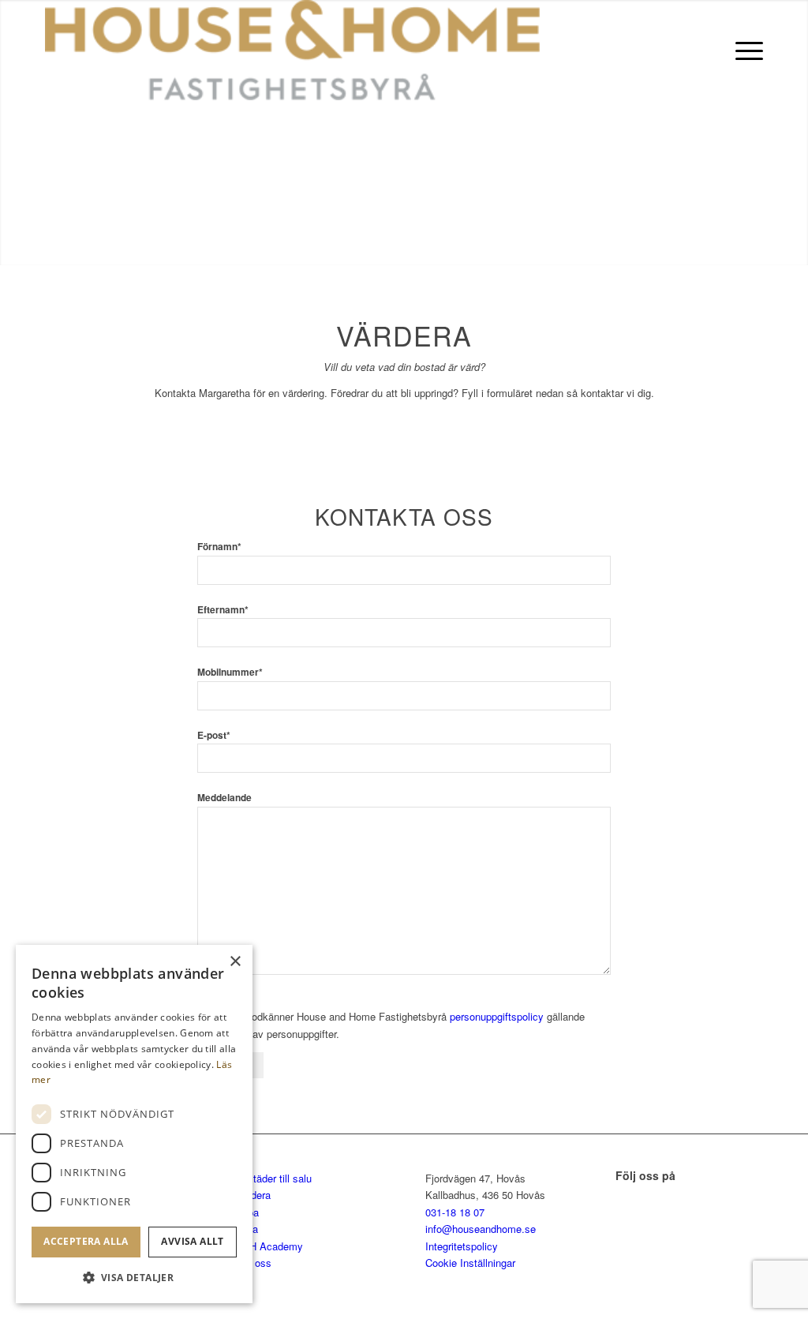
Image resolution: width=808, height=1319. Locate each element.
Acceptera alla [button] (86, 1241)
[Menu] (744, 50)
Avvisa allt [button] (192, 1241)
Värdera (253, 1194)
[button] (134, 1277)
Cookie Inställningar (470, 1262)
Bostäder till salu (273, 1178)
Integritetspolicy (461, 1245)
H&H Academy (269, 1245)
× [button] (235, 962)
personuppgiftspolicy (497, 1016)
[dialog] (134, 1124)
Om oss (253, 1262)
